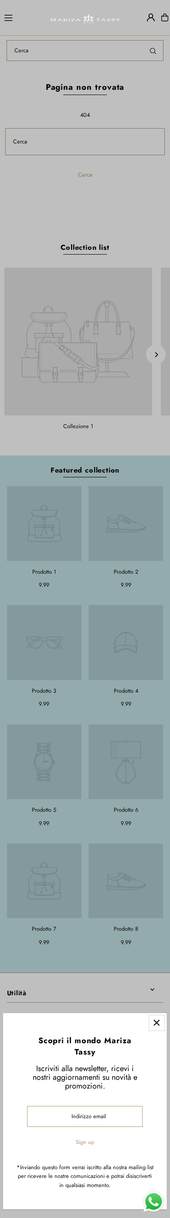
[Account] (151, 17)
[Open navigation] (23, 17)
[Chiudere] (156, 1023)
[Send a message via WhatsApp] (154, 1202)
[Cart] (164, 17)
